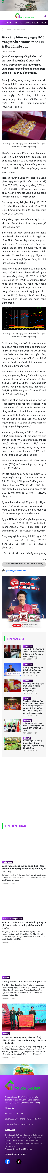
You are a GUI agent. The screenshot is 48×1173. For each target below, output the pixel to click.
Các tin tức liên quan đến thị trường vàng (25, 553)
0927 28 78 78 (17, 1114)
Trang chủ (10, 30)
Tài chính (7, 23)
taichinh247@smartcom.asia (21, 1124)
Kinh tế (18, 23)
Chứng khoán (31, 23)
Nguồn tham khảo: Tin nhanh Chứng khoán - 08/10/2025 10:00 (25, 564)
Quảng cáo (10, 1129)
